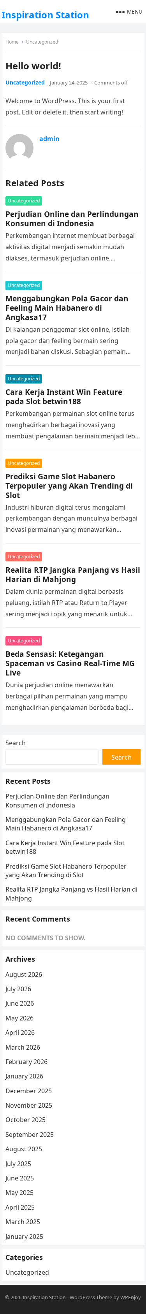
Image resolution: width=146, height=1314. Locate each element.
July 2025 (18, 1163)
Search (15, 743)
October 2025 (25, 1119)
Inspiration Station (45, 14)
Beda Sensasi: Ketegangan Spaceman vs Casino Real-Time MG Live (70, 663)
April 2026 (20, 1032)
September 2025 (29, 1134)
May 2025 (19, 1192)
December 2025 (28, 1091)
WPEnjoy (130, 1297)
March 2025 (22, 1221)
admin (49, 138)
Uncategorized (42, 42)
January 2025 (24, 1236)
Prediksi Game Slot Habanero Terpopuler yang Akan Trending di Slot (69, 485)
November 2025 (28, 1105)
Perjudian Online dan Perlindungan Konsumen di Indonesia (72, 219)
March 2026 (22, 1047)
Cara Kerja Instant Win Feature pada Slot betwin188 (63, 396)
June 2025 (19, 1178)
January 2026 (24, 1076)
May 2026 (19, 1018)
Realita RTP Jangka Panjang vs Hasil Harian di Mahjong (72, 574)
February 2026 (26, 1061)
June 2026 (19, 1003)
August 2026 (23, 974)
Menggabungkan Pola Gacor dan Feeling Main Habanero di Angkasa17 (66, 307)
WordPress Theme (91, 1297)
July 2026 (18, 989)
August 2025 (23, 1149)
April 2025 (20, 1207)
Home (12, 42)
